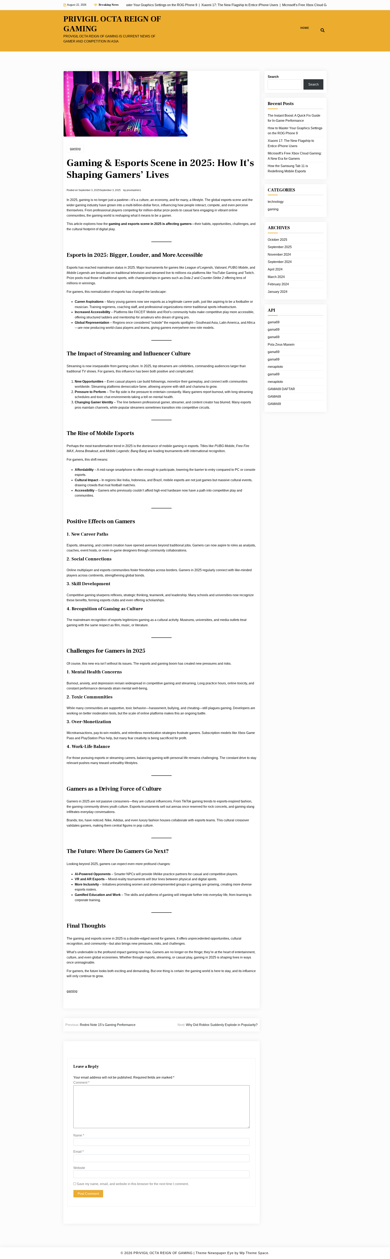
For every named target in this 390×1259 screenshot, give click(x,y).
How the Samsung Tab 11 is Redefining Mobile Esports (288, 168)
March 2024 (276, 277)
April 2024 (275, 269)
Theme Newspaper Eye (215, 1253)
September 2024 (280, 262)
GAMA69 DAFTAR (281, 389)
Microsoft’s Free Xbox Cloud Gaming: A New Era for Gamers (295, 156)
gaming (75, 148)
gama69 (274, 322)
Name (78, 1135)
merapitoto (275, 366)
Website (79, 1168)
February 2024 (278, 284)
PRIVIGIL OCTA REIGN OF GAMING (112, 24)
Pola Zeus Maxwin (281, 344)
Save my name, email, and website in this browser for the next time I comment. (133, 1184)
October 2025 (277, 239)
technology (276, 201)
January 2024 (277, 291)
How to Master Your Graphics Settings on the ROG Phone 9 (295, 130)
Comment (81, 1082)
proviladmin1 (134, 190)
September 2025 (280, 247)
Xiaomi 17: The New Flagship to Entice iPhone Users (291, 143)
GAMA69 (274, 396)
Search (273, 76)
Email (78, 1151)
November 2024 (279, 254)
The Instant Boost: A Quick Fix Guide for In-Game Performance (294, 118)
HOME (304, 27)
